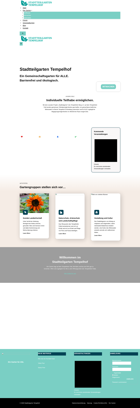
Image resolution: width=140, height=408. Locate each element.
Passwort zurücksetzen (119, 382)
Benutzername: (116, 360)
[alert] (106, 153)
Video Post (41, 363)
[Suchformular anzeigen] (23, 33)
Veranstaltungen (28, 23)
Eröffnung (27, 13)
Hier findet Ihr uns (70, 273)
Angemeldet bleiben (117, 374)
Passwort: (115, 366)
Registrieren (116, 377)
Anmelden (129, 379)
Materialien (27, 18)
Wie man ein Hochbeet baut (46, 359)
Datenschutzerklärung (78, 403)
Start (24, 8)
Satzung (89, 403)
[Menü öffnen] (21, 44)
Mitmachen (27, 15)
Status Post (41, 367)
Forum (25, 20)
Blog (24, 25)
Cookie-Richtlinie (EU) (100, 403)
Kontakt (25, 28)
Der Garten (112, 403)
